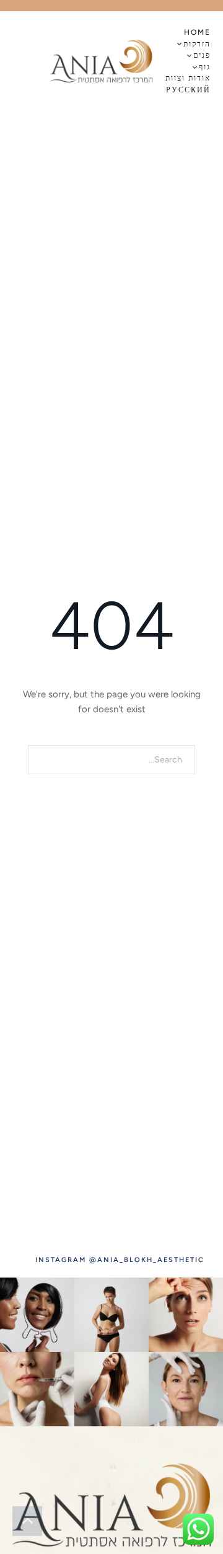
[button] (181, 43)
